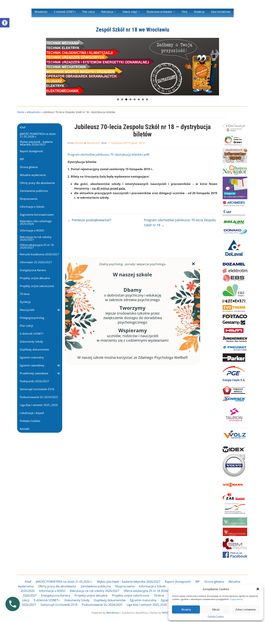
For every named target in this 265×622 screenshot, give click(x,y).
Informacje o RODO (52, 591)
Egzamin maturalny (143, 600)
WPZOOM (167, 612)
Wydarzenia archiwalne (159, 12)
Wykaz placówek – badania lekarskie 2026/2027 (128, 582)
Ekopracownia (124, 586)
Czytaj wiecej (236, 599)
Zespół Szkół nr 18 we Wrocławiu (132, 30)
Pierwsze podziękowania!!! (89, 220)
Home (20, 112)
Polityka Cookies (216, 616)
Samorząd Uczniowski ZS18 (58, 605)
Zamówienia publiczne (96, 586)
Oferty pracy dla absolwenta (57, 586)
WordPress (112, 612)
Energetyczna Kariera (55, 595)
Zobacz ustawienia (245, 609)
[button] (4, 22)
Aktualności (41, 12)
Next (214, 66)
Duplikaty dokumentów (109, 600)
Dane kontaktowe (221, 12)
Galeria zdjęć (130, 12)
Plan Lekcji (88, 12)
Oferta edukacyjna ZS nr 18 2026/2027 (149, 591)
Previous (50, 66)
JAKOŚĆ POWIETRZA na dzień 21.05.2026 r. (64, 582)
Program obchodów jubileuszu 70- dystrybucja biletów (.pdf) (108, 154)
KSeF (28, 582)
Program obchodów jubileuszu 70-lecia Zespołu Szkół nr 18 (180, 222)
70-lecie (159, 595)
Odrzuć (216, 609)
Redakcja (199, 12)
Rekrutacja (107, 12)
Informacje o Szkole (152, 586)
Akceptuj (186, 609)
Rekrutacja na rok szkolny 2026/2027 (94, 591)
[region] (132, 67)
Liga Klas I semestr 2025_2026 (147, 605)
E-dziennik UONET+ (65, 12)
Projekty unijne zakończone (130, 595)
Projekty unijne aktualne (91, 595)
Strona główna (214, 582)
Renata (79, 143)
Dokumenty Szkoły (76, 600)
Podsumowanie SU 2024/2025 (102, 605)
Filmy (184, 12)
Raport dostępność (178, 582)
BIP (197, 582)
